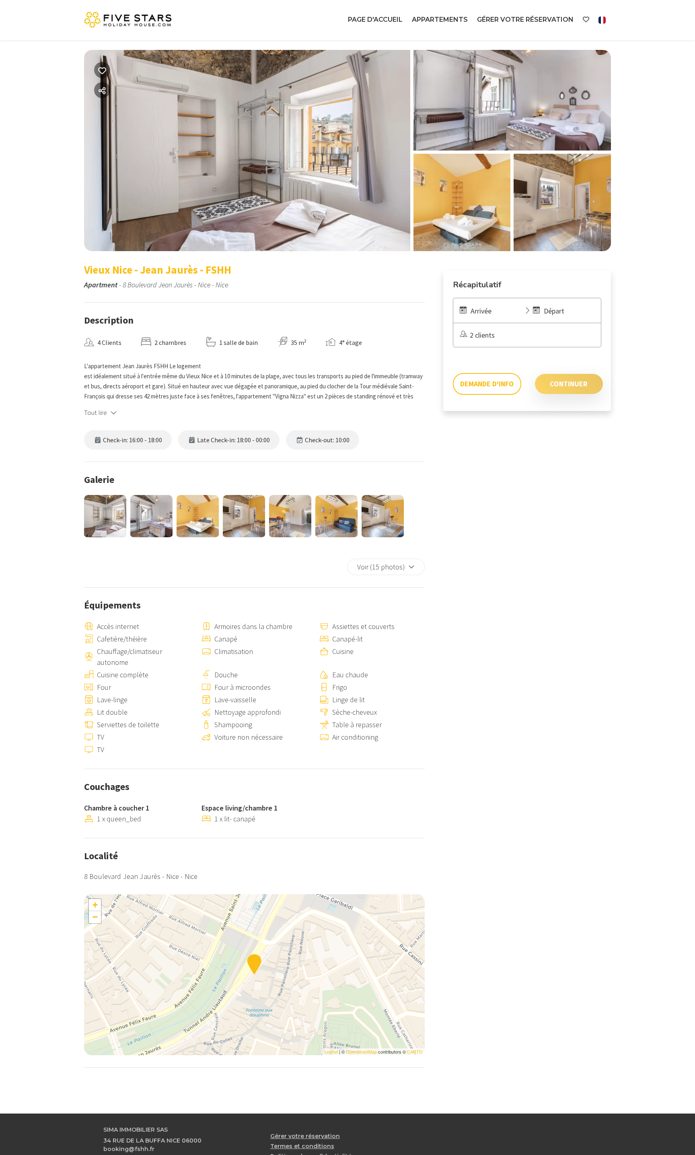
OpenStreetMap (361, 1051)
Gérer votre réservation (525, 19)
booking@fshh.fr (128, 1149)
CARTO (415, 1051)
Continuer (569, 383)
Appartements (440, 19)
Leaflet (331, 1051)
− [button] (95, 917)
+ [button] (95, 905)
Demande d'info (487, 383)
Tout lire (95, 412)
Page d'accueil (375, 19)
